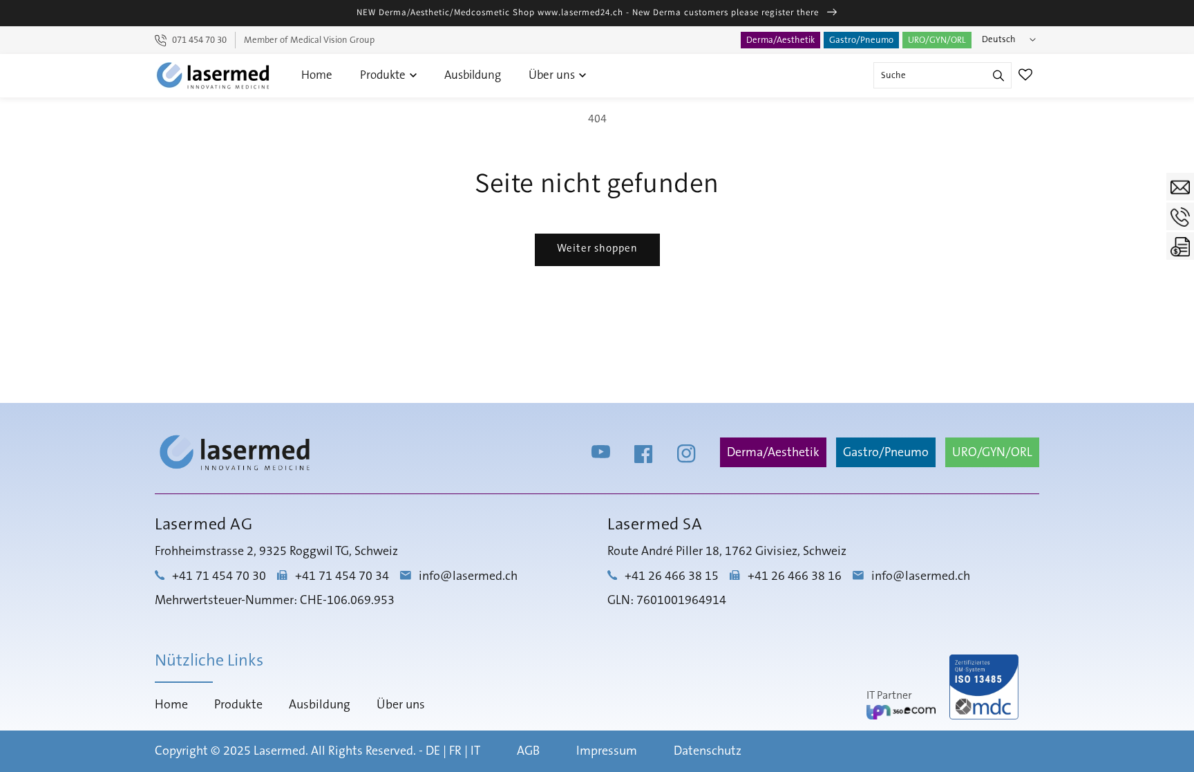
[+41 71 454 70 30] (1180, 216)
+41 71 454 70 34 (342, 576)
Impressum (606, 751)
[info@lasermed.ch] (1180, 186)
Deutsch (999, 39)
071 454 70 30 (199, 40)
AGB (528, 751)
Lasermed (279, 751)
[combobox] (942, 75)
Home (316, 75)
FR (455, 751)
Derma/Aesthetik (780, 40)
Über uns (553, 75)
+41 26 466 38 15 (672, 576)
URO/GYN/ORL (937, 40)
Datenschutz (707, 751)
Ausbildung (472, 75)
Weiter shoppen (597, 248)
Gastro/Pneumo (861, 40)
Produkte (384, 75)
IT (475, 751)
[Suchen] (998, 75)
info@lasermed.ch (468, 576)
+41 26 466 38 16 (795, 576)
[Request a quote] (1180, 246)
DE (433, 751)
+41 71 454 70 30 (219, 576)
